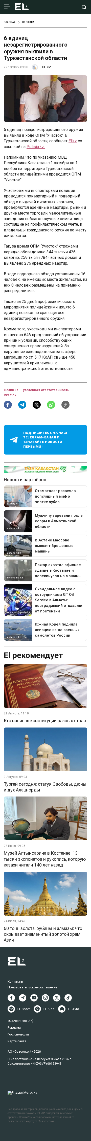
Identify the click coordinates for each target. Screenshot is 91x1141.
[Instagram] (45, 997)
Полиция (11, 390)
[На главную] (22, 7)
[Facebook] (11, 997)
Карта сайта (17, 1041)
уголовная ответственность (46, 390)
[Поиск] (84, 7)
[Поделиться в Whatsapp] (51, 405)
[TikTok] (68, 997)
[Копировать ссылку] (65, 405)
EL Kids (48, 1009)
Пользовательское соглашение (32, 987)
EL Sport (23, 1009)
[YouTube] (34, 997)
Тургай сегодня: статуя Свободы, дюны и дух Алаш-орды (45, 786)
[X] (56, 997)
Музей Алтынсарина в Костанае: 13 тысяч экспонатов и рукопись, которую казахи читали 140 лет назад (45, 859)
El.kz (73, 141)
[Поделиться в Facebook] (8, 405)
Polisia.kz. (36, 146)
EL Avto (73, 1009)
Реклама (14, 1027)
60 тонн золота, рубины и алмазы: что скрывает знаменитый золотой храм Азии (43, 934)
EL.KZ (46, 67)
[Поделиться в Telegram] (22, 405)
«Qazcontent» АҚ (20, 1021)
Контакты (15, 981)
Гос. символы (18, 1034)
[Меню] (7, 7)
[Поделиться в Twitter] (37, 405)
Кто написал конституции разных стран (45, 720)
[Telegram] (22, 997)
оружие (10, 394)
